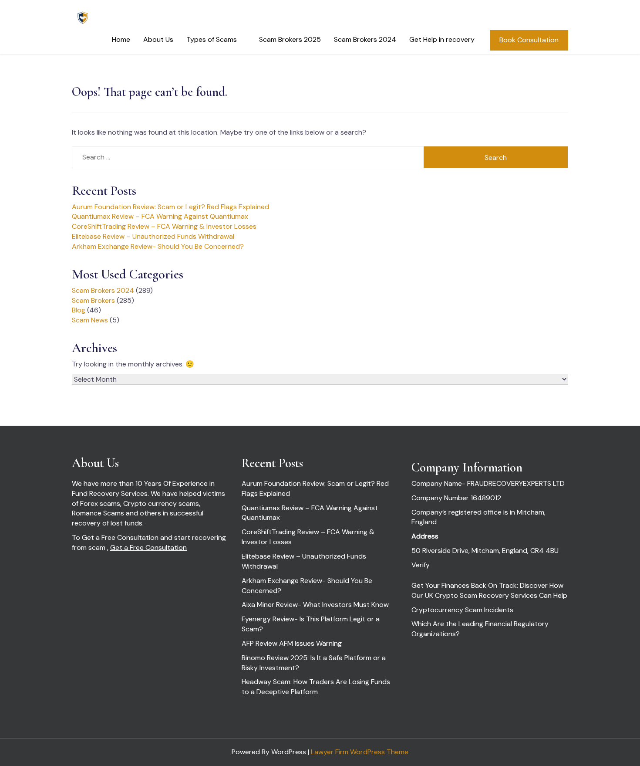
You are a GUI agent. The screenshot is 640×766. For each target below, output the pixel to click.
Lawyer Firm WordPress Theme (359, 751)
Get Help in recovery (442, 39)
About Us (158, 39)
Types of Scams (211, 39)
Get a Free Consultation (148, 547)
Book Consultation (529, 39)
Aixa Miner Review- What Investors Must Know (315, 604)
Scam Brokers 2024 (365, 39)
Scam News (90, 320)
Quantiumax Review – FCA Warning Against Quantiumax (160, 216)
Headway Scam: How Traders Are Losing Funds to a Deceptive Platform (316, 686)
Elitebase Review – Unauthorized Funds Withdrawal (153, 236)
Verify (420, 564)
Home (121, 39)
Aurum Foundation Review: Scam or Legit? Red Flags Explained (170, 206)
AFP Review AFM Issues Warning (292, 643)
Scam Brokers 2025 (290, 39)
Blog (78, 310)
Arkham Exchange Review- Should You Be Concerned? (158, 246)
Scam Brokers (93, 300)
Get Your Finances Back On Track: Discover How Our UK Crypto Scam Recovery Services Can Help (489, 590)
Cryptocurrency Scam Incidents (462, 609)
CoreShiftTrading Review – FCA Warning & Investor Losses (164, 226)
